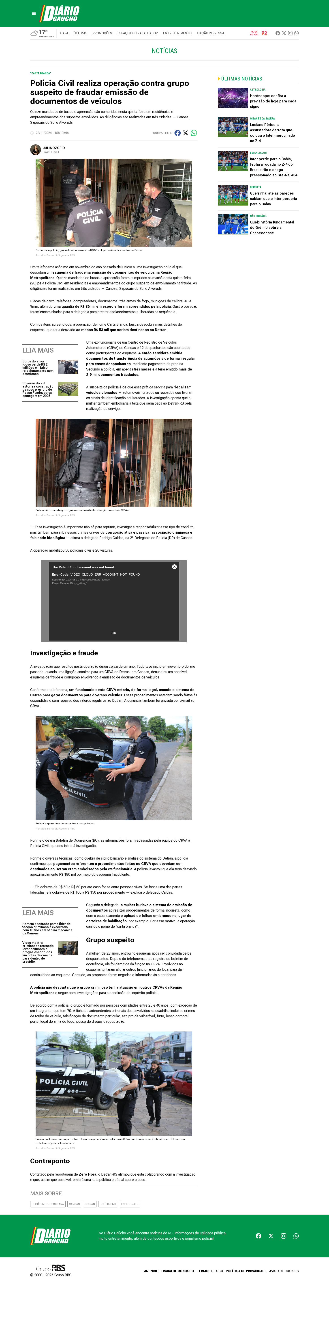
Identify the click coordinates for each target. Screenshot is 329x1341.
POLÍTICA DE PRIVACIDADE (246, 1271)
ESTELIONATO (130, 1204)
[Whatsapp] (296, 33)
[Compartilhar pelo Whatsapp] (193, 132)
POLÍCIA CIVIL (108, 1204)
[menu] (33, 13)
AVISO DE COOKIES (284, 1271)
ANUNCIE (151, 1271)
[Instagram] (290, 33)
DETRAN (90, 1204)
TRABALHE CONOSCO (177, 1271)
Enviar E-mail (51, 152)
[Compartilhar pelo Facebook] (177, 133)
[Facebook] (278, 33)
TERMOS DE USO (210, 1271)
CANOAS (74, 1204)
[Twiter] (284, 33)
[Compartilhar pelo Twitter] (185, 133)
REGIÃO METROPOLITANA (48, 1204)
